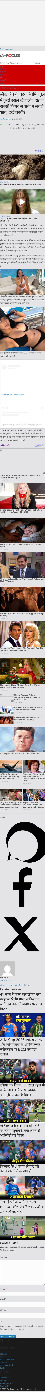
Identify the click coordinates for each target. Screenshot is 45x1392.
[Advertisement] (22, 23)
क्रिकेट (2, 69)
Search (37, 63)
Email (3, 1299)
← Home (4, 88)
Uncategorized (6, 1365)
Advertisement (6, 1383)
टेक (1, 77)
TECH (2, 1368)
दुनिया (2, 74)
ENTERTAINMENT (7, 1359)
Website (3, 1310)
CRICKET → (14, 88)
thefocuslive (5, 119)
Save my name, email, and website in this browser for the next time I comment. (21, 1328)
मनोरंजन (3, 72)
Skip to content (6, 49)
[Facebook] (22, 910)
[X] (22, 956)
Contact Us (5, 1386)
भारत (1, 66)
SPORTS (3, 1362)
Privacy (3, 1380)
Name (3, 1289)
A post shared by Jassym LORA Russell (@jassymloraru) (22, 425)
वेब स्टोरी (3, 80)
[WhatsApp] (22, 863)
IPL (1, 1356)
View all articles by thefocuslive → (14, 985)
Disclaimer (4, 1377)
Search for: (4, 63)
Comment (5, 1257)
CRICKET (3, 1354)
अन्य (1, 83)
